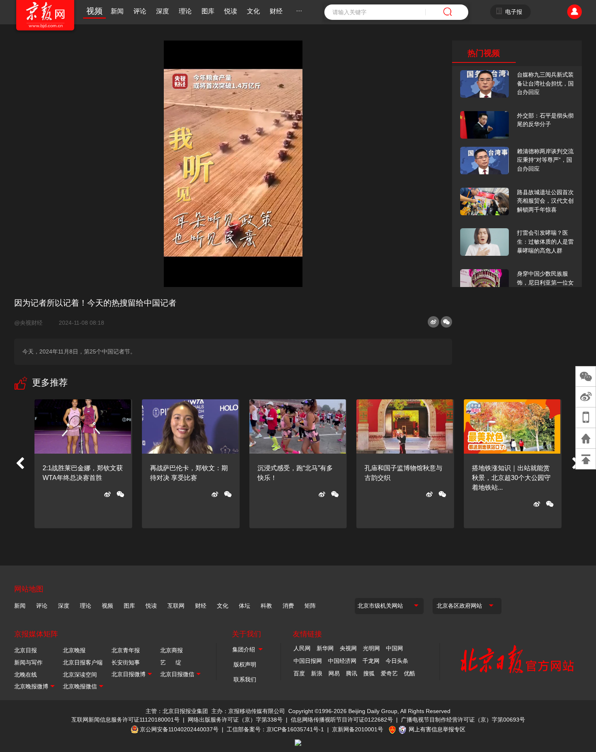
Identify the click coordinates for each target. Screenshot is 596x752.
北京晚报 (74, 650)
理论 (185, 11)
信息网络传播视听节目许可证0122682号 (342, 719)
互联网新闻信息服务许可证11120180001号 (125, 719)
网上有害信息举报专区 (437, 729)
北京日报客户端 (83, 662)
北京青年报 (125, 650)
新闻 (117, 11)
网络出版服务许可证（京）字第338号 (235, 719)
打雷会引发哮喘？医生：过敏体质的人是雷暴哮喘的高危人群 (545, 241)
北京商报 (171, 650)
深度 (162, 11)
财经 (276, 11)
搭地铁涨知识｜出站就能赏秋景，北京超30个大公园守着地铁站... (511, 478)
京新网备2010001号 (357, 729)
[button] (20, 464)
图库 (208, 11)
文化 (253, 11)
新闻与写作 (28, 662)
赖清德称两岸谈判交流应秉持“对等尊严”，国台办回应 (545, 160)
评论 (139, 11)
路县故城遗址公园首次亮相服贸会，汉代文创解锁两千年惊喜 (545, 201)
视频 (94, 10)
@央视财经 (31, 322)
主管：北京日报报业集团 (177, 711)
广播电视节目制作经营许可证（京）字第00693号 (463, 719)
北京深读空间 (80, 674)
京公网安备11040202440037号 (179, 729)
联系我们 (245, 679)
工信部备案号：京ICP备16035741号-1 (275, 729)
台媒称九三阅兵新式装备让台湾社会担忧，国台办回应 (545, 83)
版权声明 (245, 664)
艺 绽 (170, 662)
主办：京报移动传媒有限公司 (248, 711)
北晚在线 (25, 674)
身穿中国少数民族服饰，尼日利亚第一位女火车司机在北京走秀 (545, 282)
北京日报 (25, 650)
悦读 (230, 11)
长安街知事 (125, 662)
